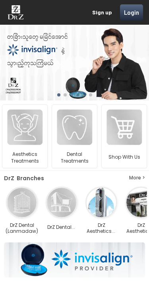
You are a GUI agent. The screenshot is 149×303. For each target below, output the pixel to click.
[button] (58, 94)
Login (131, 12)
